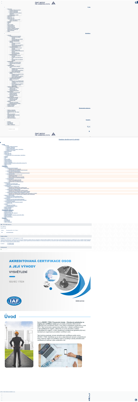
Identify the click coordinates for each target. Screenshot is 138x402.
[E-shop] (89, 399)
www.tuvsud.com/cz (9, 232)
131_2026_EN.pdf (10, 244)
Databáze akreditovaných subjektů (69, 139)
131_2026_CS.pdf (10, 243)
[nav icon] (90, 136)
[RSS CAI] (89, 394)
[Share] (89, 400)
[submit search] (137, 2)
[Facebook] (89, 395)
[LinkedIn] (89, 397)
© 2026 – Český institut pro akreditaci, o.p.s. (7, 391)
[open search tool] (88, 127)
